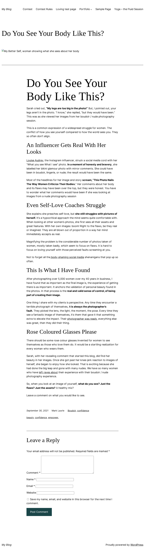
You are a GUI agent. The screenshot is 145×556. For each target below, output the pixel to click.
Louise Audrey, (35, 160)
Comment (33, 472)
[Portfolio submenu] (91, 9)
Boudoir (72, 410)
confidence (83, 410)
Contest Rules (44, 9)
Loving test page (66, 9)
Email (30, 485)
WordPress (136, 544)
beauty (30, 417)
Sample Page (103, 9)
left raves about (48, 372)
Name (31, 479)
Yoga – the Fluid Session (128, 9)
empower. (53, 417)
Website (31, 492)
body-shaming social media (67, 257)
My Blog (6, 9)
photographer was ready (82, 318)
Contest (27, 9)
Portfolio (84, 9)
